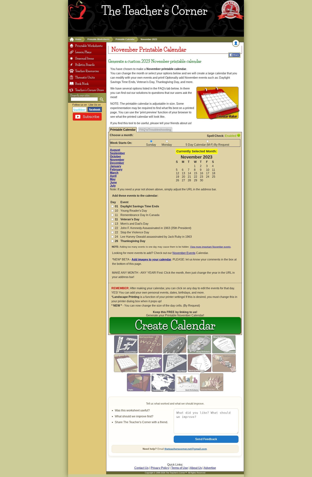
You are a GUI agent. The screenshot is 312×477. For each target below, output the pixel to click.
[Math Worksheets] (187, 390)
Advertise (210, 467)
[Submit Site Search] (101, 99)
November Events (183, 252)
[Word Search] (150, 352)
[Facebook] (95, 109)
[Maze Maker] (175, 371)
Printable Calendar (125, 39)
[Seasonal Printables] (211, 390)
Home (78, 39)
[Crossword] (126, 352)
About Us (196, 467)
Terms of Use (179, 467)
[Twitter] (79, 109)
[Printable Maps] (163, 390)
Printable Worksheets (98, 39)
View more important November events (210, 246)
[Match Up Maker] (200, 371)
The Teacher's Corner (154, 11)
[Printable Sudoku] (150, 371)
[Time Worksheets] (175, 352)
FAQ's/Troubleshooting (155, 129)
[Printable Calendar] (126, 371)
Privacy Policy (160, 467)
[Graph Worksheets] (139, 390)
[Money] (199, 352)
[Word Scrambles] (224, 371)
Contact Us (141, 467)
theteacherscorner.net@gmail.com (185, 448)
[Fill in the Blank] (224, 352)
